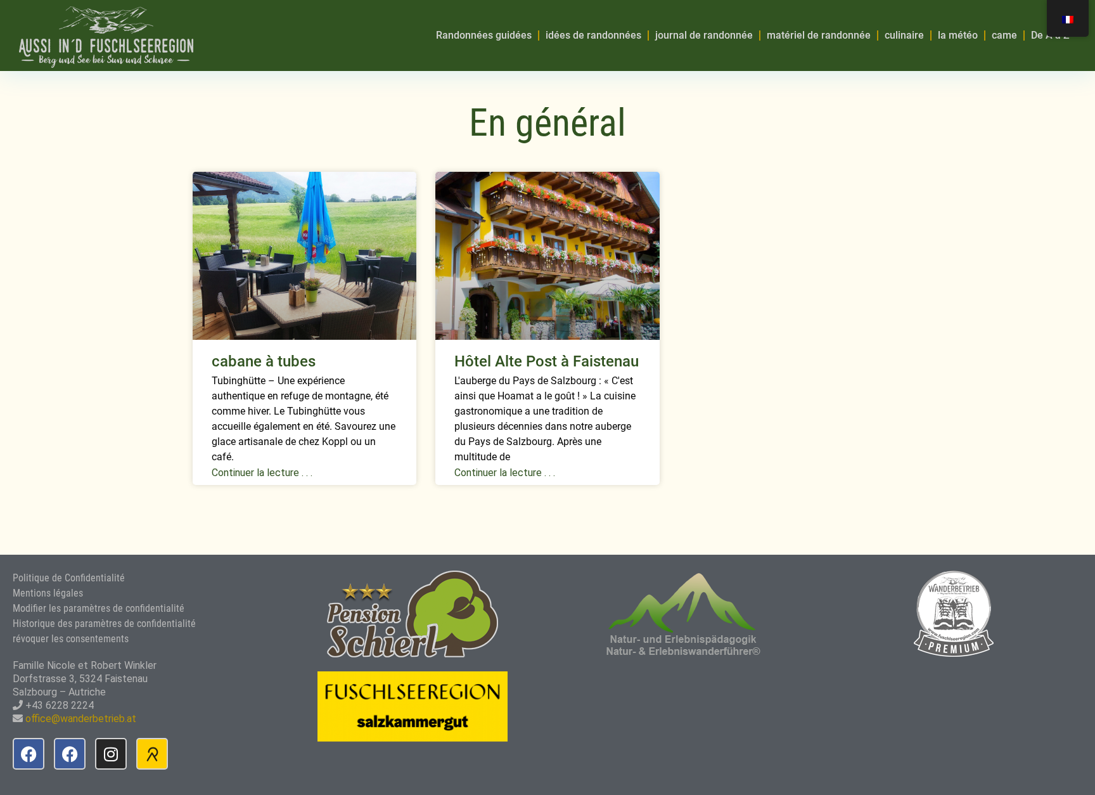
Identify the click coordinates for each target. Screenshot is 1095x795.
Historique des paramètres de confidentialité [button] (104, 623)
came (1004, 35)
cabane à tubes (264, 361)
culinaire (904, 35)
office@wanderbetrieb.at (80, 719)
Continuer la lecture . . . (262, 473)
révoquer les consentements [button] (71, 639)
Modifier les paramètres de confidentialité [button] (98, 608)
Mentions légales (48, 593)
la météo (958, 35)
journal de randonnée (704, 35)
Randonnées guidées (484, 35)
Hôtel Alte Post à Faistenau (546, 361)
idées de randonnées (593, 35)
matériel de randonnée (819, 35)
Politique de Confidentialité (69, 578)
